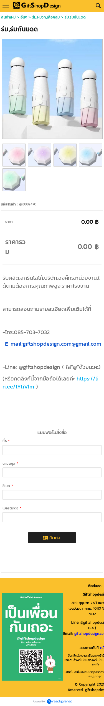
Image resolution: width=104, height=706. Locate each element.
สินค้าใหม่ (8, 17)
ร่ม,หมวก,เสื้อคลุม (46, 17)
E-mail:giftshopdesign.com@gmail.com (53, 344)
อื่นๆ (24, 17)
